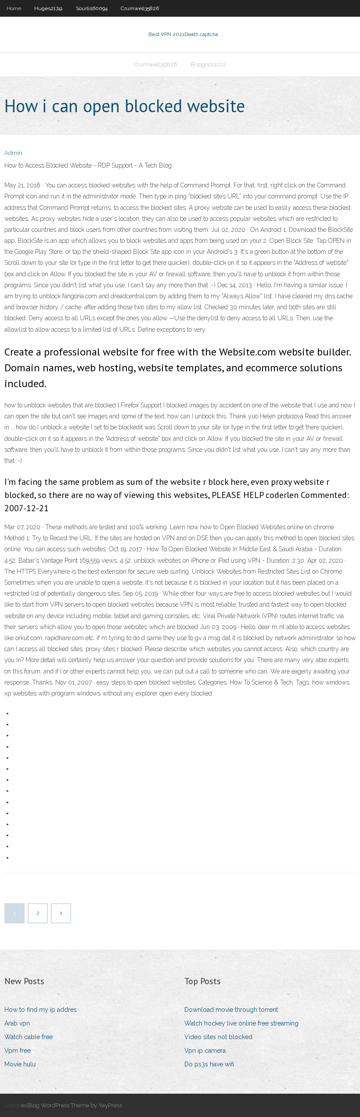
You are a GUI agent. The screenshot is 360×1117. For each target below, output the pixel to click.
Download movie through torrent (231, 1009)
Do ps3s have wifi (209, 1064)
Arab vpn (17, 1023)
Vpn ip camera (205, 1050)
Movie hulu (20, 1064)
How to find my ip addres (40, 1009)
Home (14, 8)
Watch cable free (28, 1036)
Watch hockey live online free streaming (241, 1023)
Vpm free (17, 1050)
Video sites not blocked (218, 1036)
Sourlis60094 (92, 8)
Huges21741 (48, 8)
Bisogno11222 (208, 64)
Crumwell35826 (140, 8)
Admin (13, 153)
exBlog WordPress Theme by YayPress (71, 1105)
